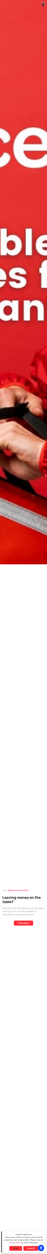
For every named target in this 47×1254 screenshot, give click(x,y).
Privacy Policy (15, 1243)
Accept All (30, 1248)
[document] (23, 627)
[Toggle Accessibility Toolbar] (41, 1248)
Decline (15, 1248)
